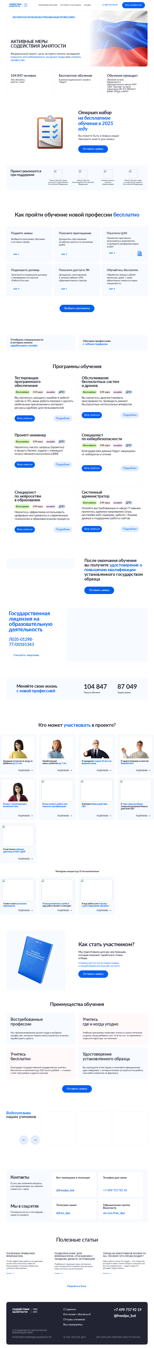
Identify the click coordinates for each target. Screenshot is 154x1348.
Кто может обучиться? (77, 1314)
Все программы (73, 1324)
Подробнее (63, 418)
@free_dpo (63, 1213)
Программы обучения (48, 5)
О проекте (69, 1309)
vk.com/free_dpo (114, 1213)
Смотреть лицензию (26, 655)
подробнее (25, 770)
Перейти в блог (77, 1286)
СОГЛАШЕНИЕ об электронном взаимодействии (29, 1331)
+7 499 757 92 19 (110, 5)
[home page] (18, 5)
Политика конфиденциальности (31, 1337)
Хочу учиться (24, 418)
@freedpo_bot (65, 1190)
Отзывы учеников (74, 1319)
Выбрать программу (77, 308)
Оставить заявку (93, 149)
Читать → (10, 1273)
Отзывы (87, 5)
